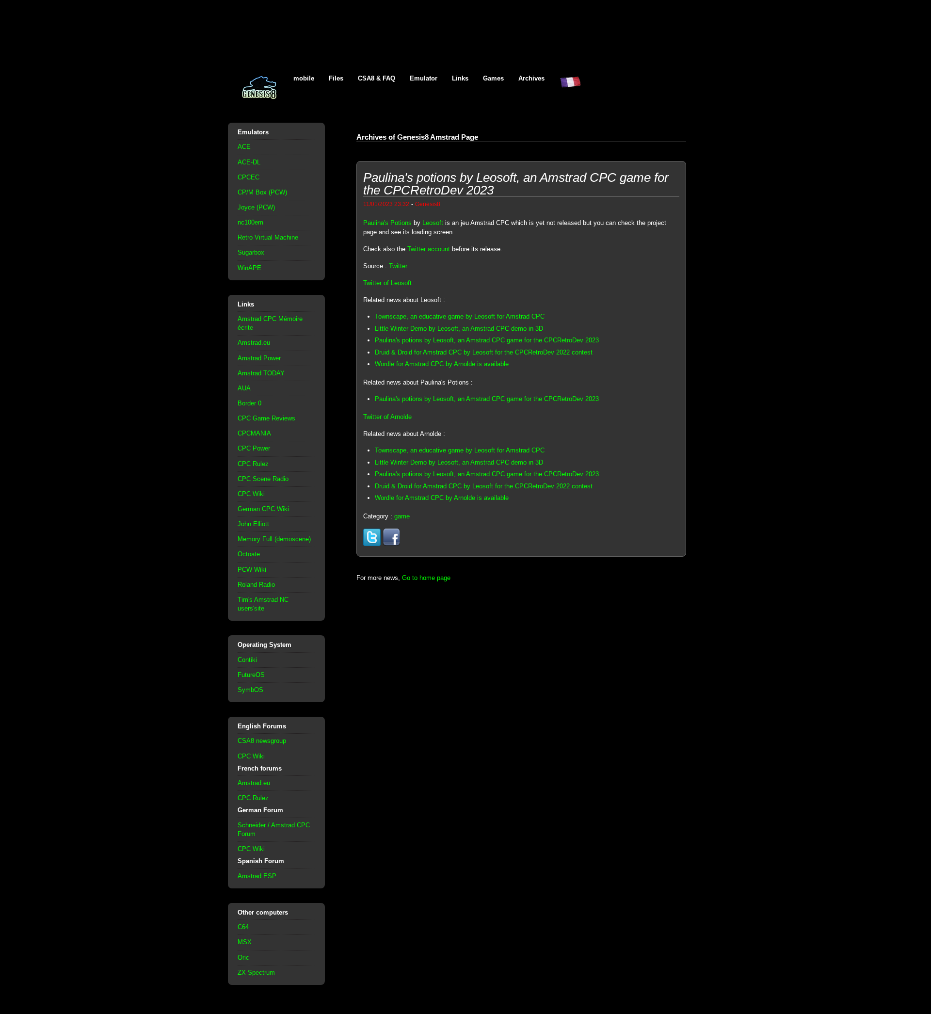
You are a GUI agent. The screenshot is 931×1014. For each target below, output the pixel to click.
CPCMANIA (254, 433)
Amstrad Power (259, 358)
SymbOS (250, 689)
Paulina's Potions (387, 222)
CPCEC (248, 177)
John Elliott (253, 524)
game (402, 516)
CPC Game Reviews (266, 418)
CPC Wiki (251, 494)
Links (460, 78)
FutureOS (251, 674)
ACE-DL (249, 162)
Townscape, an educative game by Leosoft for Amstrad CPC (460, 316)
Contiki (247, 659)
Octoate (249, 554)
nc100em (250, 222)
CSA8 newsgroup (262, 740)
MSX (245, 942)
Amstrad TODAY (261, 373)
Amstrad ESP (257, 876)
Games (493, 78)
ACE (244, 146)
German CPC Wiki (263, 509)
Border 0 (249, 403)
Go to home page (426, 577)
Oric (243, 957)
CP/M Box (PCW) (262, 192)
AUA (244, 388)
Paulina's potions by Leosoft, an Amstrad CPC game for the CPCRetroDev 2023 (487, 340)
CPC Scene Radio (263, 479)
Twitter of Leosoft (387, 283)
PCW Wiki (252, 569)
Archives (531, 78)
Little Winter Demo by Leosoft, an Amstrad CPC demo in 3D (459, 328)
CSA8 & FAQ (376, 78)
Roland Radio (256, 584)
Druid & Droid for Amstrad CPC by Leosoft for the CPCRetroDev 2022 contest (484, 352)
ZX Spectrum (256, 972)
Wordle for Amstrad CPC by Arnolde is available (442, 364)
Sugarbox (251, 252)
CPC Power (254, 448)
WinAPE (249, 268)
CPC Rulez (253, 463)
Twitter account (428, 249)
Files (336, 78)
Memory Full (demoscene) (274, 539)
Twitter (398, 266)
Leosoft (432, 222)
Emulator (423, 78)
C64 (243, 927)
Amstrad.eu (254, 342)
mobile (303, 78)
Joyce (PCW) (256, 207)
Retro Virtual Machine (268, 237)
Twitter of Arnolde (387, 416)
